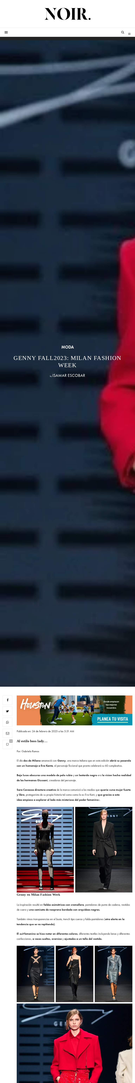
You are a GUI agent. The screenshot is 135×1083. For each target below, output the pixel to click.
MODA (67, 347)
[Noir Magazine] (67, 14)
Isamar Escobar (68, 375)
